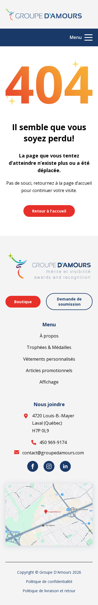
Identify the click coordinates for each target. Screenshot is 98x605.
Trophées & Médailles (49, 347)
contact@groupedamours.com (53, 453)
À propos (49, 336)
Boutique (23, 301)
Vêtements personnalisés (49, 359)
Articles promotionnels (49, 370)
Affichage (49, 382)
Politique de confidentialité (49, 581)
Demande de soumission (69, 301)
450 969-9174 (53, 442)
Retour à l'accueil (49, 211)
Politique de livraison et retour (49, 590)
